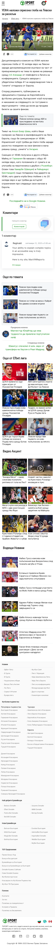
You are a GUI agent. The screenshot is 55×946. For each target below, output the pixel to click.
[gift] (44, 3)
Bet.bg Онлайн (37, 813)
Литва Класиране (8, 772)
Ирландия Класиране (9, 761)
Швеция (29, 169)
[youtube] (20, 936)
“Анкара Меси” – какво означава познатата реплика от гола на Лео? (14, 480)
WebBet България (38, 839)
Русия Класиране (8, 739)
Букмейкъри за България (12, 862)
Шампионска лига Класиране (39, 710)
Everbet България (38, 828)
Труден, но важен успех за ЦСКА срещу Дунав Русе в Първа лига (39, 410)
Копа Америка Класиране (38, 721)
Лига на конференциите (41, 684)
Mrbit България (10, 832)
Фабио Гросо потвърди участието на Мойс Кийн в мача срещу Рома (35, 589)
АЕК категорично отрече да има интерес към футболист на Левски (40, 384)
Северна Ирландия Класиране (13, 794)
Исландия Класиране (9, 757)
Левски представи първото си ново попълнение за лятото (33, 316)
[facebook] (14, 936)
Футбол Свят (37, 670)
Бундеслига (8, 695)
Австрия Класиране (35, 733)
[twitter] (34, 936)
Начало (5, 19)
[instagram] (27, 936)
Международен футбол (41, 688)
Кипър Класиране (8, 765)
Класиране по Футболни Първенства (16, 880)
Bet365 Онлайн (10, 817)
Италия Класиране (8, 725)
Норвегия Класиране (9, 783)
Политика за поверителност (13, 903)
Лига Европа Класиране (37, 714)
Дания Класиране (8, 754)
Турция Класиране (8, 747)
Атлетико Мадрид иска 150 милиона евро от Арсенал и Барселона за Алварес (32, 635)
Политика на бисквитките (11, 910)
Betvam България (11, 828)
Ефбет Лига (8, 670)
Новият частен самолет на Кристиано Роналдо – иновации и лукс (40, 480)
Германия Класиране (9, 717)
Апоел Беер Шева (21, 131)
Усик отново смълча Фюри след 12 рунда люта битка (38, 536)
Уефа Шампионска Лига (41, 677)
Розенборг (46, 165)
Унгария (33, 149)
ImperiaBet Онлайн (39, 836)
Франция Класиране (9, 728)
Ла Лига (7, 688)
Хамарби (19, 169)
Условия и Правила (9, 907)
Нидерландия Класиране (11, 732)
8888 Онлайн (37, 809)
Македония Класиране (10, 775)
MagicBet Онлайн (11, 836)
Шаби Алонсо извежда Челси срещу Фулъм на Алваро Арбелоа (35, 618)
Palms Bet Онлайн (11, 813)
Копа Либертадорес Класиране (40, 725)
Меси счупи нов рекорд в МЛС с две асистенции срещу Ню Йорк (14, 508)
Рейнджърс (43, 169)
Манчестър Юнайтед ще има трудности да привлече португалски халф (30, 334)
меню (3, 5)
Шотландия (8, 172)
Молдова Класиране (9, 779)
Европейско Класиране (37, 717)
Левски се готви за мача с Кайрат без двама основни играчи (35, 302)
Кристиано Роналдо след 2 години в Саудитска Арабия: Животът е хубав (14, 536)
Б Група (7, 673)
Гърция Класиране (35, 748)
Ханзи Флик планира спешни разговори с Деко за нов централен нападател (33, 649)
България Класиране (9, 710)
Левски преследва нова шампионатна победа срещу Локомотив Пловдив (33, 290)
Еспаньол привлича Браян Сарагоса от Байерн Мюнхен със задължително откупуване (35, 576)
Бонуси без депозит (9, 858)
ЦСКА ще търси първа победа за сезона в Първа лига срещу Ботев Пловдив (14, 440)
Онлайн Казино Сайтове (11, 869)
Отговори (16, 265)
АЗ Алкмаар (15, 75)
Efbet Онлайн (9, 809)
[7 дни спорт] (27, 3)
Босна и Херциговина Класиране (40, 744)
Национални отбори (12, 681)
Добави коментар (45, 54)
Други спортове (38, 692)
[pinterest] (41, 936)
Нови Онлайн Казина (10, 873)
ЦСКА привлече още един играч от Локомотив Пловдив (12, 384)
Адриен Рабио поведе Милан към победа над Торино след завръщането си (35, 605)
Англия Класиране (8, 714)
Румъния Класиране (9, 790)
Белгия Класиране (35, 737)
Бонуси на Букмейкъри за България (16, 866)
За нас (4, 899)
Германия (17, 158)
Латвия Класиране (8, 768)
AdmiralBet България (40, 832)
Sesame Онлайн (38, 806)
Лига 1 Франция (38, 673)
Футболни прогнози (9, 877)
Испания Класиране (9, 721)
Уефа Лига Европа (39, 681)
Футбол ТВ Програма (10, 884)
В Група (7, 677)
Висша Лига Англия (11, 684)
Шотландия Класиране (10, 736)
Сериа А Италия (10, 692)
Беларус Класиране (35, 740)
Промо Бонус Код (9, 855)
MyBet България (38, 843)
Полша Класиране (8, 787)
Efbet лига (15, 19)
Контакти (5, 896)
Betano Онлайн (10, 806)
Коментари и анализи (40, 695)
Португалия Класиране (10, 743)
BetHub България (11, 839)
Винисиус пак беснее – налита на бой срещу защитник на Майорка (39, 508)
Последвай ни (31, 54)
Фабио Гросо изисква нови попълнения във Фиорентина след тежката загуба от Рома (36, 561)
